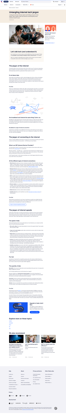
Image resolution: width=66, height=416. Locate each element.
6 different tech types (33, 166)
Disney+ (19, 290)
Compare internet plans (49, 42)
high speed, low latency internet (34, 191)
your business (20, 172)
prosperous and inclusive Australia (27, 409)
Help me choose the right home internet (17, 204)
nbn (9, 328)
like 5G (14, 170)
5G (9, 326)
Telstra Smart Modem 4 (27, 180)
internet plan (17, 148)
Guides (10, 320)
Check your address (34, 312)
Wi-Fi (10, 324)
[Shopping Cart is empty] (64, 4)
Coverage (11, 322)
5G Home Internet (40, 178)
